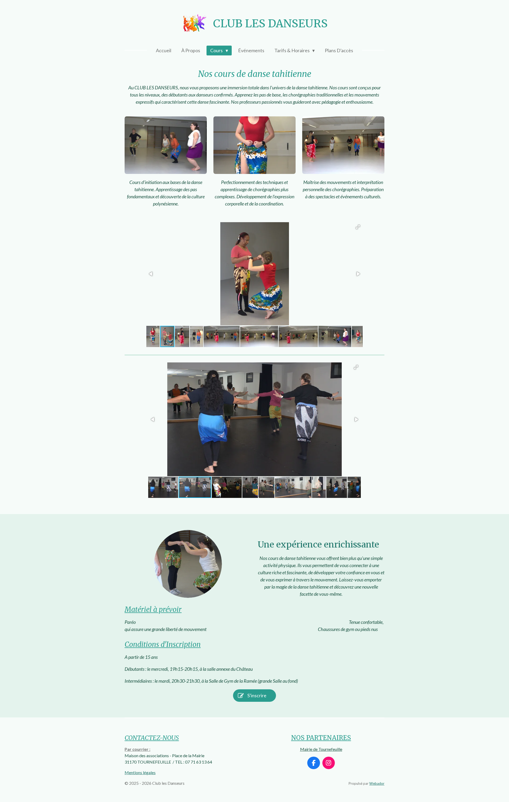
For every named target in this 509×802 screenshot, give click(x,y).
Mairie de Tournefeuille (321, 749)
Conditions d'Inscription (163, 644)
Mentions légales (140, 772)
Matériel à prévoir (153, 609)
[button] (358, 227)
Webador (376, 783)
